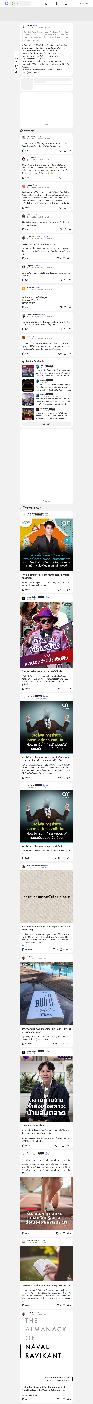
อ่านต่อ (43, 585)
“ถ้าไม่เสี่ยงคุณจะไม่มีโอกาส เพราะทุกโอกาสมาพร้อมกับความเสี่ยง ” (45, 576)
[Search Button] (11, 3)
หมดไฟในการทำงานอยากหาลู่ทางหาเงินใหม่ (42, 846)
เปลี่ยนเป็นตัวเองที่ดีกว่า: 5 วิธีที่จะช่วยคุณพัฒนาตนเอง (46, 1285)
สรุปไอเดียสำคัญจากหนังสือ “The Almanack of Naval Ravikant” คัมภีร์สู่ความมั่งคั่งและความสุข (44, 1389)
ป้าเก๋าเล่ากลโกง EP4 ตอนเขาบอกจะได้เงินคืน (42, 671)
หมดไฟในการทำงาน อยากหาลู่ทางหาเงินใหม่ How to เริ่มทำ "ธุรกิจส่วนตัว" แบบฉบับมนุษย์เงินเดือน (46, 759)
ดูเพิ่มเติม (65, 203)
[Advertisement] (46, 14)
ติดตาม (35, 25)
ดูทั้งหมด (46, 424)
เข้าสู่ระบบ (84, 3)
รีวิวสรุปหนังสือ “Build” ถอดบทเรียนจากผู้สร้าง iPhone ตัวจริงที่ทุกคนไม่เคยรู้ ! (46, 1030)
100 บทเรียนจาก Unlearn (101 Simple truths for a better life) (46, 928)
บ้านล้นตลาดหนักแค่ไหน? (33, 1125)
